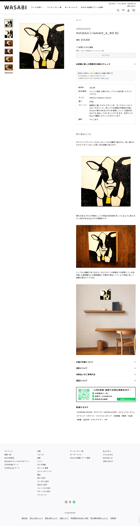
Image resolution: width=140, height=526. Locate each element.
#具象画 (116, 415)
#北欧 (130, 415)
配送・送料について (51, 518)
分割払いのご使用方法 (85, 374)
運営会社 (25, 518)
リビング (40, 454)
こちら (107, 78)
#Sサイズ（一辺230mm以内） (105, 412)
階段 (39, 474)
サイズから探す (43, 481)
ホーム (78, 20)
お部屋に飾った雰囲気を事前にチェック (93, 64)
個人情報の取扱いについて (99, 518)
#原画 (79, 419)
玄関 (39, 451)
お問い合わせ (131, 6)
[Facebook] (70, 502)
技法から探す (42, 484)
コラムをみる (108, 454)
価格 (78, 39)
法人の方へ (112, 4)
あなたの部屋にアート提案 (80, 458)
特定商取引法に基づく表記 (79, 518)
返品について (82, 380)
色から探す (41, 478)
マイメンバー (42, 495)
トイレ (39, 461)
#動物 (124, 415)
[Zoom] (42, 46)
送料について (82, 368)
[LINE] (74, 502)
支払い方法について (36, 518)
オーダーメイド (76, 454)
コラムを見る (121, 4)
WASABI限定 (9, 458)
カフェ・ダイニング (44, 471)
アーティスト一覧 (76, 451)
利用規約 (113, 518)
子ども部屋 (41, 464)
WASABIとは (131, 4)
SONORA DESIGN (83, 28)
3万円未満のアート (11, 464)
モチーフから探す (44, 491)
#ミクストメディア (104, 415)
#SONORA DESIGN (84, 412)
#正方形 (86, 419)
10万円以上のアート (12, 468)
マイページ (8, 451)
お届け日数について (84, 362)
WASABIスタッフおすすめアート (16, 461)
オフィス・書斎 (42, 468)
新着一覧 (7, 454)
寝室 (39, 458)
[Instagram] (66, 502)
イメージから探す (44, 488)
